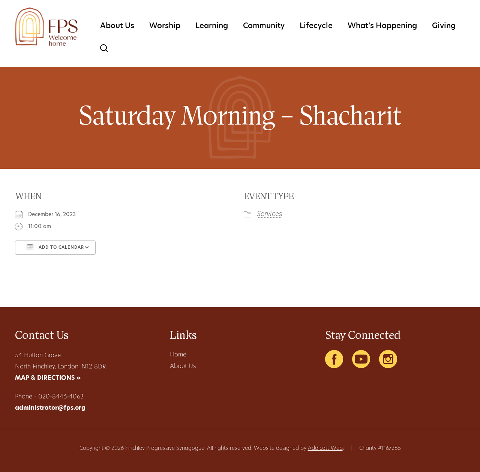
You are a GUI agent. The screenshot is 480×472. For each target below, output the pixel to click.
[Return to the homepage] (46, 27)
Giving (444, 26)
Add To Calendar (60, 248)
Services (269, 214)
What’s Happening (382, 26)
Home (178, 355)
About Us (117, 26)
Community (264, 26)
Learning (211, 26)
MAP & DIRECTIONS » (48, 378)
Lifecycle (316, 26)
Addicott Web (325, 448)
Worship (164, 26)
